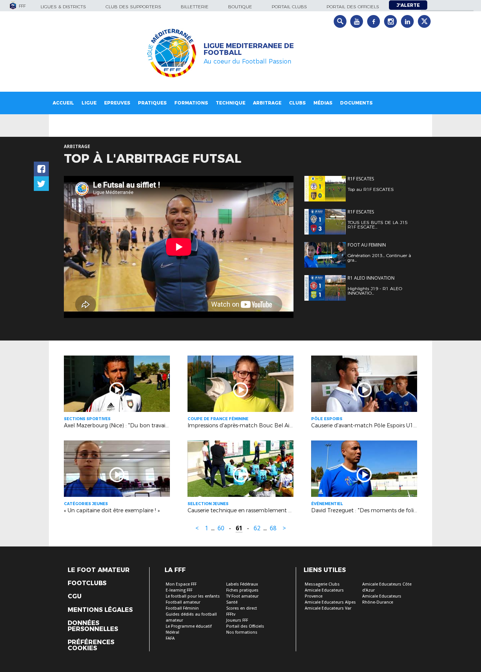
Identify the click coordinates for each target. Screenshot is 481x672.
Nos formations (241, 632)
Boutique (240, 7)
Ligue (89, 103)
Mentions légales (100, 610)
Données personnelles (93, 626)
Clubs (297, 103)
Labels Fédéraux (242, 584)
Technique (230, 103)
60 (221, 528)
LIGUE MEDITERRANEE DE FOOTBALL (249, 49)
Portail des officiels (353, 7)
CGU (75, 596)
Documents (356, 103)
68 (273, 528)
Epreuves (117, 103)
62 (257, 528)
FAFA (170, 638)
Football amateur (183, 602)
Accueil (63, 103)
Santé (231, 602)
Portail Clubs (289, 7)
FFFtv (230, 614)
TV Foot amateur (242, 596)
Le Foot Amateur (99, 570)
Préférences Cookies (91, 645)
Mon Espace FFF (181, 584)
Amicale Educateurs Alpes (330, 602)
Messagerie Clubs (322, 584)
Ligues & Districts (63, 7)
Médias (323, 103)
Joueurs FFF (237, 620)
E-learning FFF (179, 590)
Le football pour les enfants (193, 596)
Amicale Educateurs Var (328, 608)
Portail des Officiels (245, 626)
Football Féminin (182, 608)
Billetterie (195, 7)
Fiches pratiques (242, 590)
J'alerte (408, 5)
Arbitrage (267, 103)
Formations (191, 103)
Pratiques (152, 103)
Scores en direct (241, 608)
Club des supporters (133, 7)
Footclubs (87, 583)
